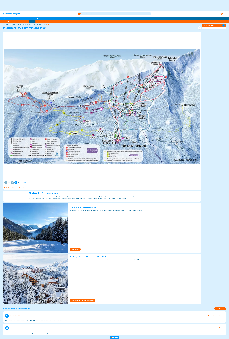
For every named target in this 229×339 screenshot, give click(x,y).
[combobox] (116, 13)
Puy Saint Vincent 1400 (40, 24)
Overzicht (13, 24)
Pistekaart (32, 21)
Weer (13, 21)
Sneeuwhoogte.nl (6, 24)
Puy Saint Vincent (30, 24)
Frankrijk (18, 24)
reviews (74, 198)
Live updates (61, 18)
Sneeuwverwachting (33, 18)
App (66, 18)
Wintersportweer (18, 18)
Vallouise (27, 187)
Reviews (54, 18)
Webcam (18, 21)
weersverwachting (56, 198)
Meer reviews (115, 337)
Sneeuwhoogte (6, 21)
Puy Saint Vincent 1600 (9, 187)
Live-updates (45, 21)
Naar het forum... (75, 249)
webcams (63, 198)
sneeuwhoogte (49, 198)
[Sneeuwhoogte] (40, 14)
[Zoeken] (116, 13)
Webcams (10, 18)
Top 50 (4, 18)
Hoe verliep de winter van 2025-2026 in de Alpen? (83, 300)
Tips (50, 18)
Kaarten (25, 18)
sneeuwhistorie (68, 198)
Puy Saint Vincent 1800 (19, 187)
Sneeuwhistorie (25, 21)
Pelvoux (31, 187)
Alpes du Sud (23, 24)
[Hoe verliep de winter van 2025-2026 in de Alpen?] (35, 279)
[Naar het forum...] (35, 228)
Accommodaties (43, 18)
